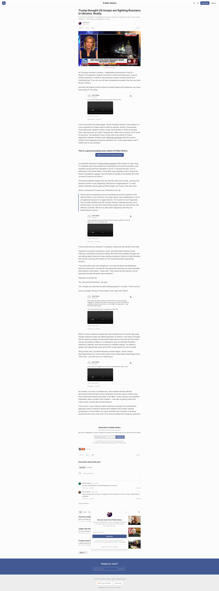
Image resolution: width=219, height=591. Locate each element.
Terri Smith (85, 492)
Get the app (117, 583)
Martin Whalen (86, 483)
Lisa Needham (89, 521)
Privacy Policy (122, 542)
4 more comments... (83, 503)
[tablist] (85, 467)
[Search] (194, 3)
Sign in (213, 3)
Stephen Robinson (90, 545)
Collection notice (120, 579)
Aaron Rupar (85, 22)
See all (82, 552)
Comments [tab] (82, 467)
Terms (113, 579)
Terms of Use (117, 540)
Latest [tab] (85, 512)
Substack (101, 587)
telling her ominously (114, 138)
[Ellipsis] (139, 483)
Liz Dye (87, 533)
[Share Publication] (198, 3)
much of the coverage (107, 164)
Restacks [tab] (89, 467)
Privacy (108, 579)
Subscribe (205, 3)
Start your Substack (105, 583)
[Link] (76, 150)
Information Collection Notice (109, 542)
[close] (126, 512)
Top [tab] (80, 512)
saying (97, 174)
